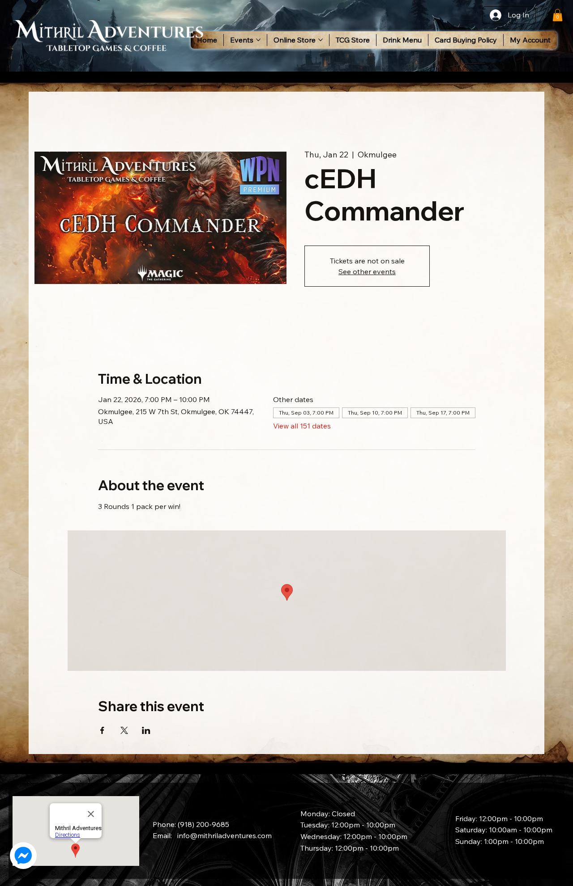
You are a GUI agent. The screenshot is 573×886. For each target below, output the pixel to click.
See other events (367, 271)
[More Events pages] (258, 40)
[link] (557, 15)
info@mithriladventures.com (224, 835)
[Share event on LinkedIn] (146, 730)
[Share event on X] (124, 730)
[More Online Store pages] (320, 40)
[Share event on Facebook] (102, 730)
